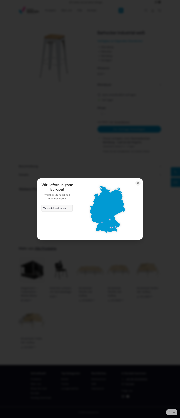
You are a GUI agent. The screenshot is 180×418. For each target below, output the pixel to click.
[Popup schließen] (138, 183)
